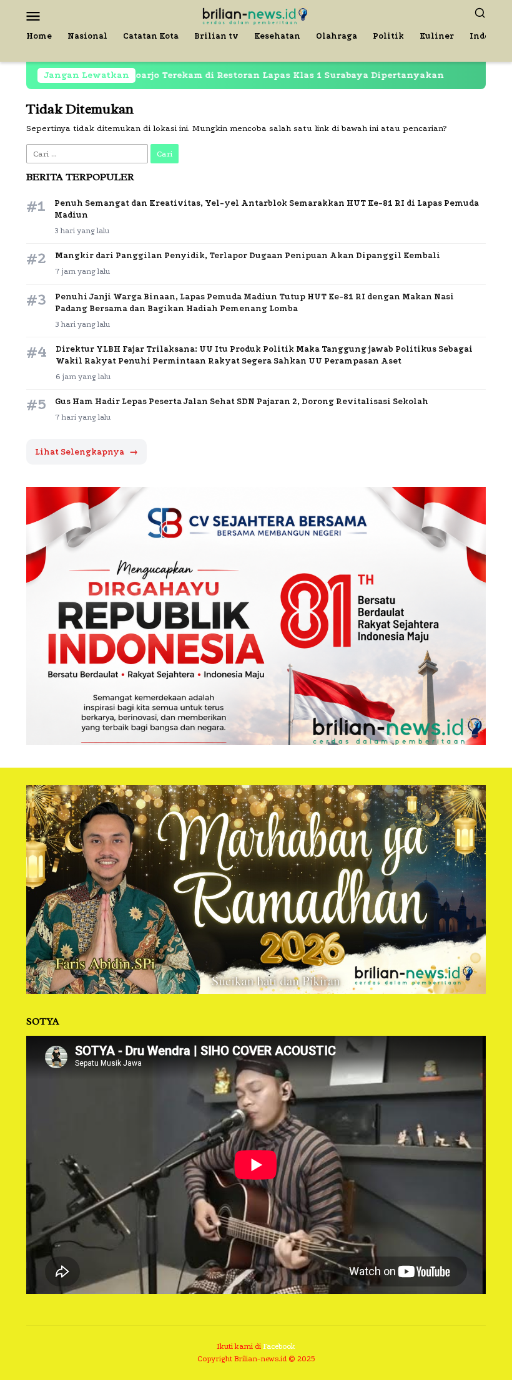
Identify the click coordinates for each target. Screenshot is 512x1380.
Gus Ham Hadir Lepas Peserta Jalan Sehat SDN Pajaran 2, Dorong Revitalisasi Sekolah (241, 401)
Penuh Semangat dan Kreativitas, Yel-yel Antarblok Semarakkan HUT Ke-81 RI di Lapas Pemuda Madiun (266, 209)
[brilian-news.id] (255, 14)
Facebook (279, 1346)
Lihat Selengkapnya (86, 451)
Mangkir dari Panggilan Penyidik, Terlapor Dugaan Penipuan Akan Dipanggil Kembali (247, 255)
